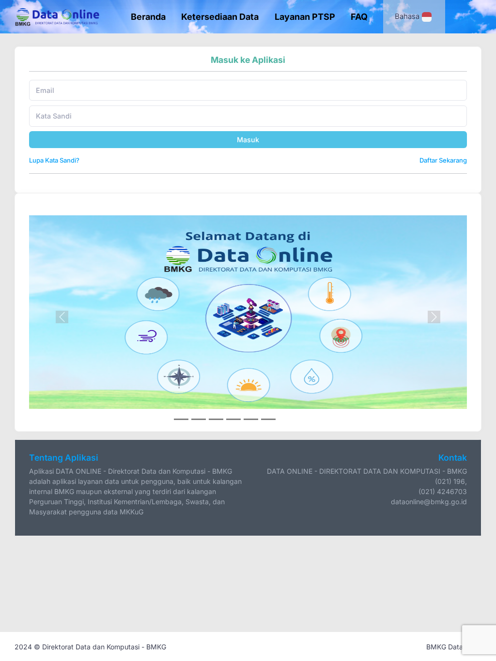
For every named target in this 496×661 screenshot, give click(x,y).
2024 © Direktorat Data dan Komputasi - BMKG (90, 647)
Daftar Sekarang (443, 160)
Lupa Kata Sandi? (54, 160)
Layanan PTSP (305, 17)
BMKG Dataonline (453, 647)
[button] (62, 317)
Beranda (148, 17)
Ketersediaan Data (220, 17)
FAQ (359, 17)
